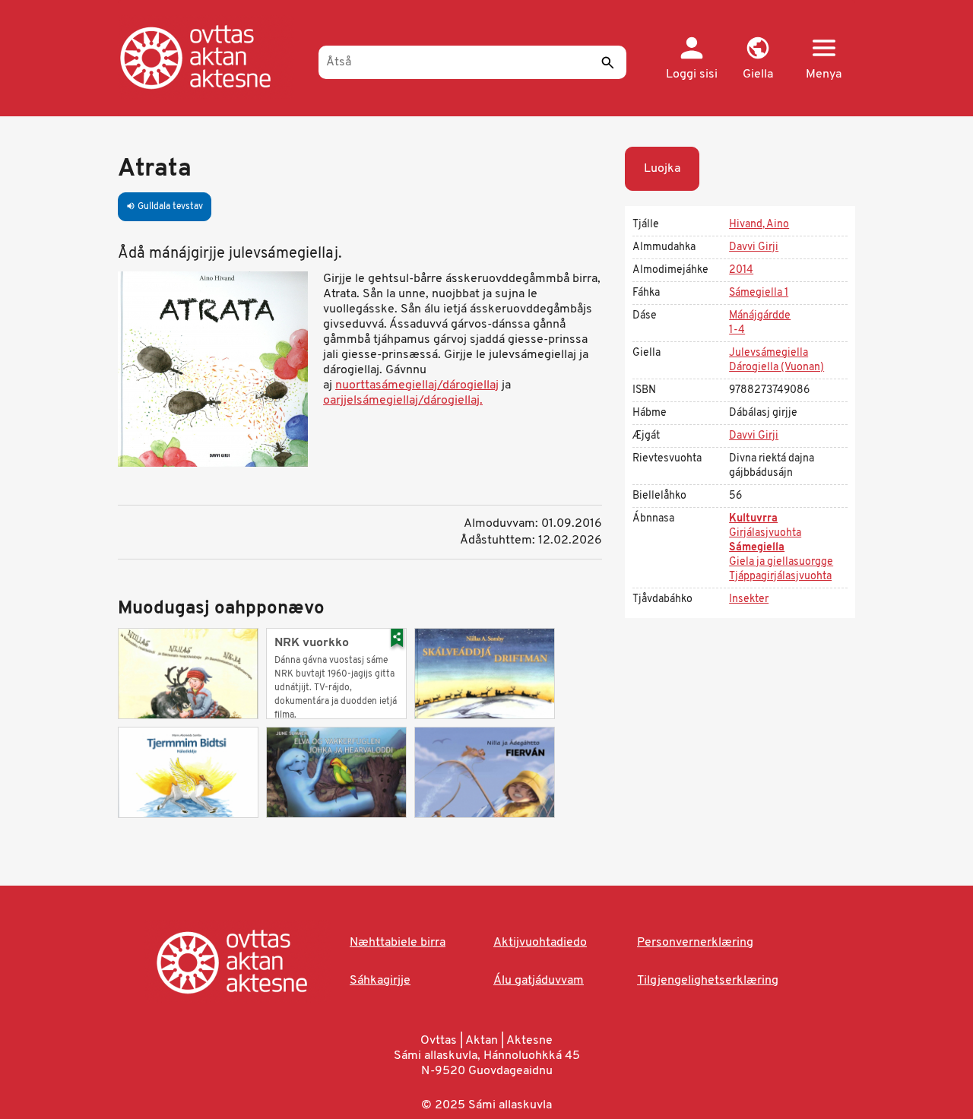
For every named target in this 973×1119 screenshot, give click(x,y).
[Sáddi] (607, 62)
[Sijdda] (211, 57)
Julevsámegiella (768, 353)
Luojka (662, 168)
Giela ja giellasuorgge (781, 562)
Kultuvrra (753, 519)
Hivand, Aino (759, 224)
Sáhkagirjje (380, 980)
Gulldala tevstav (164, 207)
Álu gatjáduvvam (538, 980)
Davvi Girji (753, 247)
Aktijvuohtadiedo (540, 942)
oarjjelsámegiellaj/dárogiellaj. (403, 400)
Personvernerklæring (695, 942)
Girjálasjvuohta (765, 533)
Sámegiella (756, 547)
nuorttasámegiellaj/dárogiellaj (417, 385)
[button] (757, 59)
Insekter (749, 599)
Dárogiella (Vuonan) (776, 367)
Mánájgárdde (760, 316)
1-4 (737, 330)
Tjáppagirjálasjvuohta (780, 576)
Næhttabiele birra (397, 942)
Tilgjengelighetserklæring (707, 980)
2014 (741, 270)
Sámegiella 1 (758, 293)
